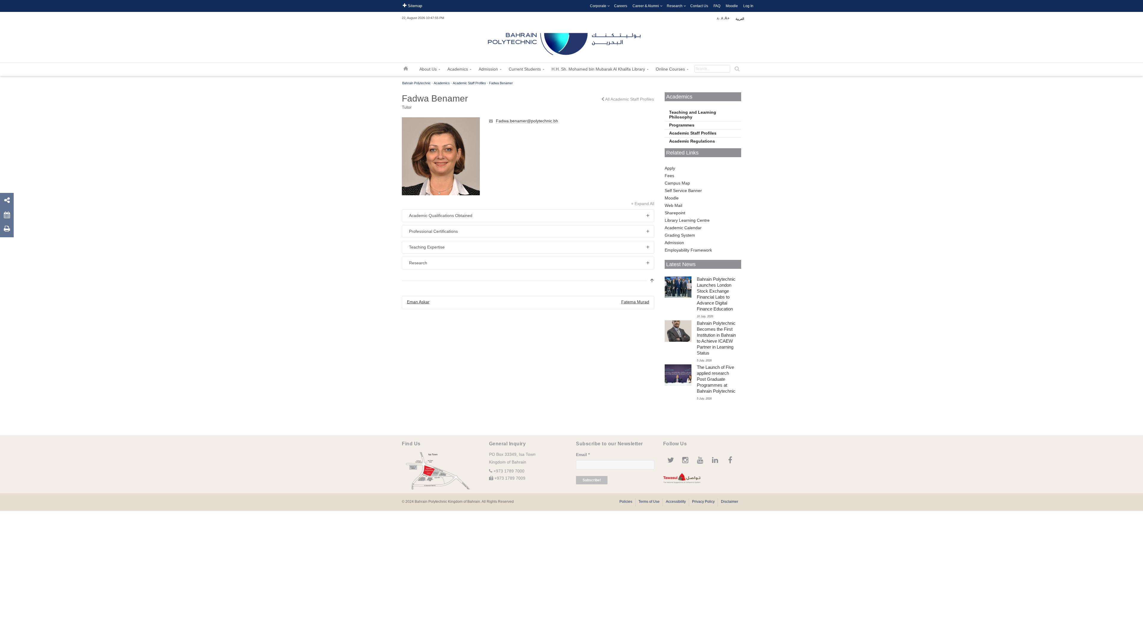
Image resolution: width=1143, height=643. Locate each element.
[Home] (565, 41)
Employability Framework (688, 250)
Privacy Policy (703, 502)
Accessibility (676, 502)
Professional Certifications (433, 231)
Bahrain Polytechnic (416, 83)
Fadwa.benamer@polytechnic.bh (527, 120)
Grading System (680, 235)
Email (583, 454)
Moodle (732, 6)
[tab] (528, 216)
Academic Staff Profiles (469, 83)
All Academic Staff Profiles (629, 99)
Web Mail (673, 205)
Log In (748, 6)
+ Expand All (642, 203)
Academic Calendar (683, 227)
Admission (674, 242)
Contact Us (699, 6)
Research (675, 6)
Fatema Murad (635, 301)
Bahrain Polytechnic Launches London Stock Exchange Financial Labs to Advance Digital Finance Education (716, 294)
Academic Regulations (692, 141)
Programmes (681, 125)
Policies (625, 502)
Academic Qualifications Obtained (440, 215)
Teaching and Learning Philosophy (692, 114)
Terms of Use (649, 502)
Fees (669, 175)
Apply (670, 168)
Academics (442, 83)
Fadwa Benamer (501, 83)
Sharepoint (675, 212)
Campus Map (677, 183)
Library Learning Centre (687, 220)
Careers (620, 6)
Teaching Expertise (427, 247)
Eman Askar (418, 301)
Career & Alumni (646, 6)
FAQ (716, 6)
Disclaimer (729, 502)
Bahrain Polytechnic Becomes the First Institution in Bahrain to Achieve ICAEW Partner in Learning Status (716, 338)
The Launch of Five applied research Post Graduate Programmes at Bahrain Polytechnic (716, 379)
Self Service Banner (683, 190)
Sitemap (414, 6)
